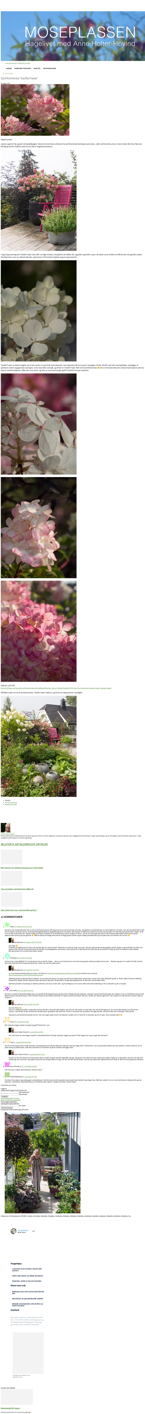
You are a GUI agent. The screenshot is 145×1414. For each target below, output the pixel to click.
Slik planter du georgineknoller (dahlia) (27, 1298)
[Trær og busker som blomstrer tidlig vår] (11, 885)
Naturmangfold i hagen (10, 1408)
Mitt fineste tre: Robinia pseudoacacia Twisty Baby (22, 868)
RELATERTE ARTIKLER (13, 844)
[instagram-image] (14, 1239)
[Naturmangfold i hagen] (17, 1404)
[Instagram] (16, 1330)
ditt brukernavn (24, 1092)
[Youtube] (21, 1330)
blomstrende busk (11, 802)
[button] (15, 63)
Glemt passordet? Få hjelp (10, 1098)
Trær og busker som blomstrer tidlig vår (17, 889)
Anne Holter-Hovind (7, 834)
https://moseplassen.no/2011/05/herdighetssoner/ (26, 975)
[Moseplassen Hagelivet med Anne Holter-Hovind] (72, 36)
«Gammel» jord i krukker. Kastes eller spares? (27, 1269)
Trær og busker (9, 73)
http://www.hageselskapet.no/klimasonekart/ (62, 973)
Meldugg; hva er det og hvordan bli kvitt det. (28, 1292)
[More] (35, 814)
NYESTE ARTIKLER (37, 844)
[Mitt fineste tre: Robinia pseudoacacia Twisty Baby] (11, 864)
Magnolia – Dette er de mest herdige (26, 1281)
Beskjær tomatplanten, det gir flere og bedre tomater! (27, 1304)
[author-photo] (5, 832)
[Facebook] (12, 1330)
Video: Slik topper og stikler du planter (27, 1276)
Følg (33, 1231)
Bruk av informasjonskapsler (11, 1100)
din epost (22, 1105)
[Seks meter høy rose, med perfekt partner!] (11, 906)
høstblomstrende (11, 804)
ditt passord (23, 1094)
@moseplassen (23, 1230)
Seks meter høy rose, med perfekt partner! (19, 910)
